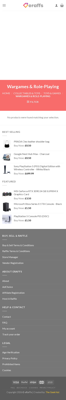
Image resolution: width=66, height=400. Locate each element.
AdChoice (7, 286)
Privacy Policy (9, 358)
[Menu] (4, 5)
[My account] (56, 5)
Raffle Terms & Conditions (16, 251)
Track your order (11, 334)
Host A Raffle (9, 298)
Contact (6, 316)
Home (6, 93)
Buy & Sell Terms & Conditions (18, 245)
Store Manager (10, 257)
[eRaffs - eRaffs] (33, 5)
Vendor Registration (12, 262)
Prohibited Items (11, 364)
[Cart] (62, 5)
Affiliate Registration (13, 292)
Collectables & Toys (27, 93)
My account (8, 328)
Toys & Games (52, 93)
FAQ (4, 322)
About (5, 280)
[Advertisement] (33, 45)
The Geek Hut (52, 392)
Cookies (6, 370)
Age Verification (10, 352)
